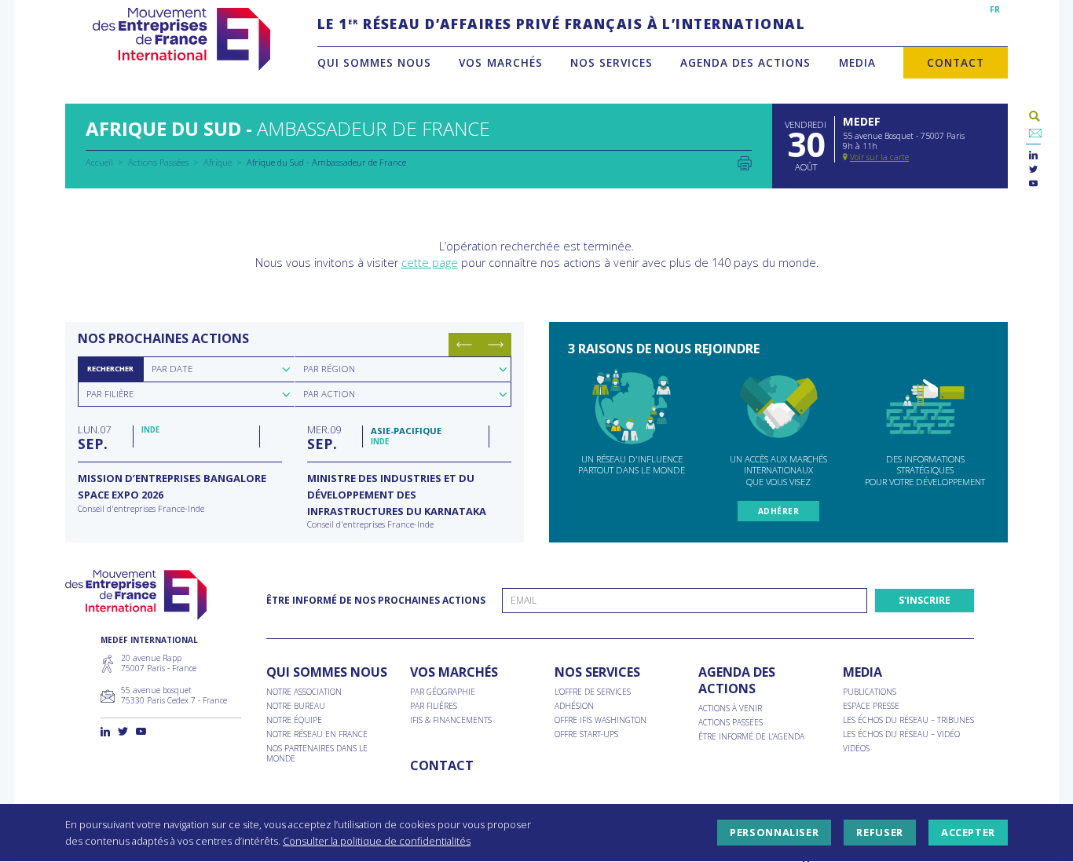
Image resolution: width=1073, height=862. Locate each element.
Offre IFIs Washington (600, 720)
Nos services (611, 62)
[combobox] (219, 369)
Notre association (304, 692)
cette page (429, 262)
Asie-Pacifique (406, 430)
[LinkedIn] (1033, 156)
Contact (955, 62)
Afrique (217, 162)
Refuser (879, 833)
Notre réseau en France (317, 734)
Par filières (433, 706)
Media (857, 62)
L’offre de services (593, 692)
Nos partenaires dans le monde (317, 753)
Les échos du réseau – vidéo (901, 734)
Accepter (968, 833)
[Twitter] (1033, 170)
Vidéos (856, 748)
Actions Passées (158, 162)
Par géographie (442, 692)
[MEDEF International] (181, 39)
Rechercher (110, 368)
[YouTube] (1033, 184)
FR (995, 9)
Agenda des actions (745, 62)
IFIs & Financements (451, 720)
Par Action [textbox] (329, 394)
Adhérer (779, 511)
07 (94, 437)
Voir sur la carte (879, 157)
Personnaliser (774, 833)
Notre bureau (295, 706)
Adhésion (574, 706)
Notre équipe (294, 720)
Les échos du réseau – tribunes (908, 720)
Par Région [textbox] (329, 368)
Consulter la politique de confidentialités (377, 841)
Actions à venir (730, 708)
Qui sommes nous (374, 62)
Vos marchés (500, 62)
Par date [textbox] (172, 368)
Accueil (99, 162)
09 (324, 437)
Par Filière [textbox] (110, 394)
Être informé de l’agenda (751, 737)
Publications (869, 692)
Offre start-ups (586, 734)
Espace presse (871, 706)
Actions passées (730, 723)
